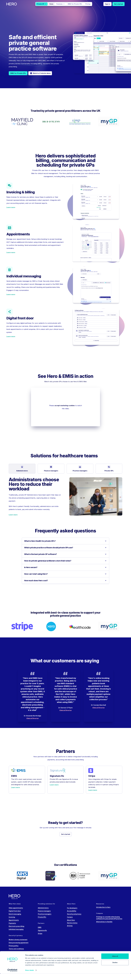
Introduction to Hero (103, 907)
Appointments (14, 920)
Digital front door (15, 911)
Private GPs (42, 917)
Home (51, 4)
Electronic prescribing (16, 926)
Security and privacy (74, 914)
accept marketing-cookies (64, 405)
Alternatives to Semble (104, 922)
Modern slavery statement (18, 939)
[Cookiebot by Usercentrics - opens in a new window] (12, 970)
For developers (72, 908)
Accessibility (71, 911)
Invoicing (12, 917)
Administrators (43, 908)
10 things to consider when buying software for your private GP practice (109, 917)
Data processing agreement (18, 942)
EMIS (39, 927)
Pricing (87, 4)
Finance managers (44, 911)
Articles (70, 926)
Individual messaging (16, 929)
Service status (72, 923)
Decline (114, 962)
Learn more (10, 207)
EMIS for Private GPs (75, 4)
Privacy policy (13, 946)
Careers (70, 917)
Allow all (115, 956)
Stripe (40, 933)
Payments (12, 923)
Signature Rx (42, 930)
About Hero (71, 920)
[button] (41, 4)
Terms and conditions (16, 949)
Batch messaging (15, 914)
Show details (29, 970)
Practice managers (44, 914)
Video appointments (16, 908)
